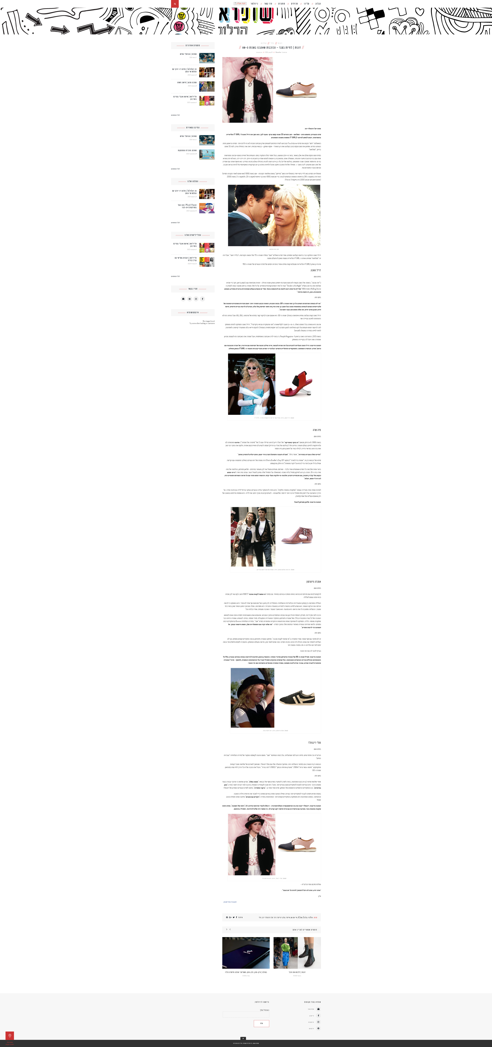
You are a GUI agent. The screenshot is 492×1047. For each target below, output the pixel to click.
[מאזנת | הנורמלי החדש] (207, 54)
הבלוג (318, 3)
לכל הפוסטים (175, 115)
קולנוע (264, 43)
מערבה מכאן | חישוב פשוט (187, 82)
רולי (260, 918)
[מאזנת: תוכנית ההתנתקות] (207, 150)
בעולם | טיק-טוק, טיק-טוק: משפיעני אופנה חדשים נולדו (246, 972)
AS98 (300, 918)
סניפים (294, 3)
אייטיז (288, 918)
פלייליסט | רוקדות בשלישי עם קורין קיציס (186, 259)
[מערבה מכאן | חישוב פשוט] (207, 82)
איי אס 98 (294, 918)
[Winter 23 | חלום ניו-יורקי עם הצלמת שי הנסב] (207, 68)
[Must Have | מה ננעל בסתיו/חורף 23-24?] (207, 204)
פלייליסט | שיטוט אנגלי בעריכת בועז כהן (185, 98)
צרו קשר (268, 3)
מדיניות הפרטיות (237, 1043)
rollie (310, 918)
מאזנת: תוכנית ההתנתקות (187, 150)
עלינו (306, 3)
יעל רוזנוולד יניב (267, 918)
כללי (272, 43)
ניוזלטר (254, 3)
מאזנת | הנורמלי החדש (188, 54)
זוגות (280, 43)
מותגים (281, 3)
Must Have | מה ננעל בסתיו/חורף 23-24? (187, 206)
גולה (283, 918)
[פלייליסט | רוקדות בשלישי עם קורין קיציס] (207, 258)
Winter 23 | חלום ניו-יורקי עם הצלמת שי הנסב (184, 70)
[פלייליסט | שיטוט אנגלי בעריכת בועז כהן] (207, 97)
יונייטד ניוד (278, 918)
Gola (305, 918)
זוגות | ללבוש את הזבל (297, 972)
